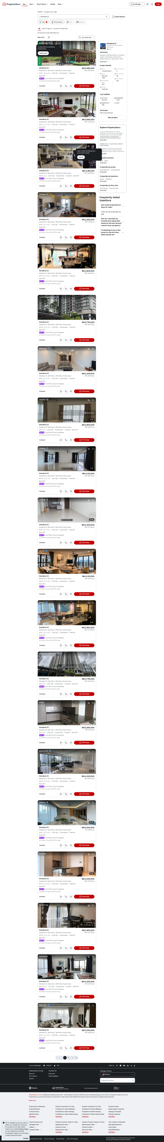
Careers (31, 1078)
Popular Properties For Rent (91, 1106)
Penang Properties (114, 1114)
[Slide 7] (71, 976)
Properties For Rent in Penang (91, 1111)
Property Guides (34, 1129)
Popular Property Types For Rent (93, 1122)
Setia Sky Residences (115, 1124)
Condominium (114, 136)
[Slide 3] (65, 63)
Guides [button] (52, 4)
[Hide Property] (88, 43)
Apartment (103, 138)
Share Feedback (53, 1076)
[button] (39, 28)
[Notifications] (152, 4)
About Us (32, 1073)
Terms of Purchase (72, 1139)
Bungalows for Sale (62, 1129)
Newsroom (52, 1073)
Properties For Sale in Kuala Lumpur (67, 1114)
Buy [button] (24, 4)
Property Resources (36, 1122)
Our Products (33, 1076)
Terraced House (104, 136)
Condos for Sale (61, 1127)
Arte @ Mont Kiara (114, 1129)
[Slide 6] (69, 63)
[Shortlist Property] (92, 43)
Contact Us (52, 1071)
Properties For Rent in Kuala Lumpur (93, 1114)
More (60, 4)
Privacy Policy (24, 1129)
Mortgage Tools (34, 1124)
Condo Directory (34, 1111)
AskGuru (31, 1127)
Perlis (101, 160)
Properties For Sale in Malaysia (65, 1109)
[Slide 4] (66, 63)
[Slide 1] (62, 63)
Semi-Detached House (114, 138)
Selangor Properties (114, 1111)
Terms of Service (49, 1139)
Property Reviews (34, 1109)
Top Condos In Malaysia (116, 1122)
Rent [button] (31, 4)
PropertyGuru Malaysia (37, 1106)
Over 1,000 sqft (114, 188)
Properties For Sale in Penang (65, 1111)
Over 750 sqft (104, 188)
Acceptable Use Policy (35, 1139)
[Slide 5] (68, 63)
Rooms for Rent (87, 1129)
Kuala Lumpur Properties (116, 1109)
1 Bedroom (109, 179)
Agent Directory (34, 1114)
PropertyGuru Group (36, 1071)
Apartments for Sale (62, 1124)
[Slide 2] (63, 63)
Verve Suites (112, 1127)
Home (40, 12)
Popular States (113, 1106)
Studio (102, 179)
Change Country (106, 1071)
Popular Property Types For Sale (67, 1122)
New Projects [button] (41, 4)
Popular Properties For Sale (65, 1106)
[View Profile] (44, 43)
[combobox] (73, 17)
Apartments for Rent (88, 1124)
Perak (106, 160)
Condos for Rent (87, 1127)
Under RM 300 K (115, 170)
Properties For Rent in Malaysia (91, 1109)
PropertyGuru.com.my (35, 1095)
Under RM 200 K (104, 170)
